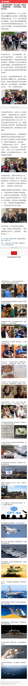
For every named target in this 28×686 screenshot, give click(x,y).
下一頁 (14, 253)
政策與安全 (7, 683)
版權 (14, 683)
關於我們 (2, 683)
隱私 (12, 683)
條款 (10, 683)
